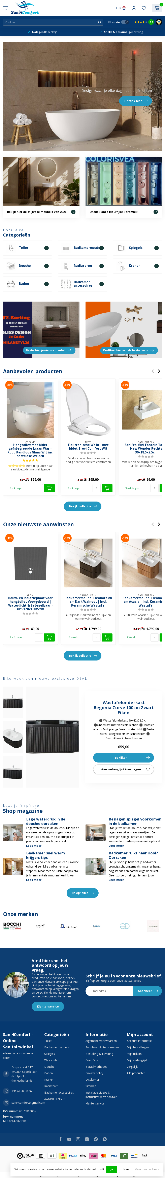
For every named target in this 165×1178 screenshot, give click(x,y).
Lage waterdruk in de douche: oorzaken (45, 821)
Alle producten (136, 1073)
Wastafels (50, 1060)
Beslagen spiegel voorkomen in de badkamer (135, 821)
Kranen (49, 1079)
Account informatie (139, 1041)
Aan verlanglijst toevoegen (121, 769)
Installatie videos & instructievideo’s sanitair (101, 1095)
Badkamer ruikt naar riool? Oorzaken (133, 855)
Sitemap (91, 1086)
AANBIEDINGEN (55, 1099)
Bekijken (121, 757)
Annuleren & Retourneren (102, 1047)
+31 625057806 (21, 1091)
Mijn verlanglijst (137, 1060)
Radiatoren (51, 1086)
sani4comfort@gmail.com (28, 1102)
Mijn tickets (134, 1054)
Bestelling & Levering (99, 1054)
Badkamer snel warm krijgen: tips (45, 855)
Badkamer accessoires (59, 1092)
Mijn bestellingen (138, 1047)
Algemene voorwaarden (101, 1041)
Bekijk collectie (80, 506)
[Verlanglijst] (144, 8)
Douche (49, 1067)
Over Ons (92, 1060)
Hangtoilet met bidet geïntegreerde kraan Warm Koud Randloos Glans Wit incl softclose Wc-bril (30, 450)
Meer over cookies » (147, 1169)
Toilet (48, 1041)
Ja (111, 1169)
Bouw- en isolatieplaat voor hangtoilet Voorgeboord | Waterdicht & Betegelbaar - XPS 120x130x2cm (30, 603)
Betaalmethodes (96, 1067)
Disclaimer (92, 1079)
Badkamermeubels (56, 1047)
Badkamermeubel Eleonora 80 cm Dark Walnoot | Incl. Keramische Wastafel (88, 601)
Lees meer (33, 846)
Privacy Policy (94, 1073)
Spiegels (49, 1054)
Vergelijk (132, 1067)
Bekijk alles (80, 893)
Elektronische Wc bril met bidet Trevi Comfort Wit (88, 447)
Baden (48, 1073)
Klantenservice (48, 1006)
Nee (126, 1169)
